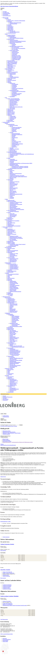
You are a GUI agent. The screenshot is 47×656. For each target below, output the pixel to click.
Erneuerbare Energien (14, 102)
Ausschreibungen (10, 376)
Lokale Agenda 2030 (16, 59)
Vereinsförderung (13, 261)
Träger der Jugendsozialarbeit (15, 208)
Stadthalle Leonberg (11, 242)
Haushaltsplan (12, 96)
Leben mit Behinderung (11, 210)
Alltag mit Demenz (13, 215)
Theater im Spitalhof (11, 243)
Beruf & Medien (13, 188)
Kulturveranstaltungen (11, 229)
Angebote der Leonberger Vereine (16, 202)
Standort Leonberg (10, 378)
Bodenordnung (10, 327)
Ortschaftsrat (14, 95)
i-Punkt (8, 277)
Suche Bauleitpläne (15, 320)
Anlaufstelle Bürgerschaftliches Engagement (18, 41)
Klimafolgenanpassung (14, 104)
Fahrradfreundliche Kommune (15, 365)
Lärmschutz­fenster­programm (15, 352)
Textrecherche (14, 89)
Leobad (8, 249)
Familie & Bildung (6, 122)
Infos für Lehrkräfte (13, 150)
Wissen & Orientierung (14, 183)
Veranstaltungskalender (11, 32)
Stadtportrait (9, 115)
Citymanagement (10, 392)
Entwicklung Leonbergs (11, 263)
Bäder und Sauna (10, 369)
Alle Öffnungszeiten (4, 619)
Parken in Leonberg (11, 278)
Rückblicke (14, 130)
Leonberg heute (12, 116)
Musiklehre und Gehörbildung (17, 143)
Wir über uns (12, 170)
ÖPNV (8, 371)
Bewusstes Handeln (13, 101)
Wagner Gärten (12, 341)
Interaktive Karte (15, 319)
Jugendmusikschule (10, 124)
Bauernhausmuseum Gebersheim (16, 237)
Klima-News (12, 105)
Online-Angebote (13, 190)
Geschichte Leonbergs (14, 264)
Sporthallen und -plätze (14, 253)
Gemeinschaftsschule (13, 160)
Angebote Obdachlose (11, 35)
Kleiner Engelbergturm (14, 287)
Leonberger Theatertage (14, 245)
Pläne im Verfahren (15, 317)
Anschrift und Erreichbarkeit (8, 445)
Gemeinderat (14, 85)
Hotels (8, 276)
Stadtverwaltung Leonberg (9, 596)
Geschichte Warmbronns (14, 268)
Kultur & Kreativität (13, 184)
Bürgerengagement (10, 39)
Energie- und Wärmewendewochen (16, 106)
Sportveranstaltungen (13, 255)
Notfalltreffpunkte (13, 37)
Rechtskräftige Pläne (15, 318)
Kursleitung (12, 198)
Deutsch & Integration (14, 187)
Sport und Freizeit (8, 247)
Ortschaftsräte (14, 86)
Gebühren (11, 157)
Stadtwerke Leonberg (9, 368)
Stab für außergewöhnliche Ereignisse (16, 38)
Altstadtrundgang (13, 281)
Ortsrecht (9, 81)
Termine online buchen (11, 78)
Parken (8, 372)
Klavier (13, 139)
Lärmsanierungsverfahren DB (15, 351)
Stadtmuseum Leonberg (14, 236)
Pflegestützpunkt (10, 218)
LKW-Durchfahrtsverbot (14, 353)
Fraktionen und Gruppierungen (17, 88)
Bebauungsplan (15, 325)
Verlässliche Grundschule (14, 165)
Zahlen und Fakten (10, 121)
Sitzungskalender (15, 84)
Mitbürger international (11, 65)
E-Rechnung (9, 377)
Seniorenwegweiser (13, 214)
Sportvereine (12, 256)
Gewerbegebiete (13, 387)
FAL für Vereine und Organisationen (18, 48)
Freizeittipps (9, 221)
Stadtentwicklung (10, 329)
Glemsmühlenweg (13, 286)
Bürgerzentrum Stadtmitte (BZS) (15, 42)
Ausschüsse (14, 87)
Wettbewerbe (14, 131)
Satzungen (11, 147)
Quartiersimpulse (10, 26)
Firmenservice (12, 193)
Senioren (9, 212)
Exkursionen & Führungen (14, 181)
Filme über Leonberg (11, 108)
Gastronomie (9, 275)
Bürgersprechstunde (11, 60)
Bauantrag (11, 306)
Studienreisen (12, 182)
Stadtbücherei (9, 169)
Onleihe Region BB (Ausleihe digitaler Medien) (18, 176)
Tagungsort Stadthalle (13, 382)
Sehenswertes (9, 280)
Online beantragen (6, 536)
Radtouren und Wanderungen (12, 250)
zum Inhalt (5, 11)
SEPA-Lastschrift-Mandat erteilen (6, 633)
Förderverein (14, 129)
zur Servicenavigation (7, 15)
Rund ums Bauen (8, 297)
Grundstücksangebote (11, 299)
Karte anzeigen (3, 550)
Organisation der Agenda (16, 57)
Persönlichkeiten (10, 272)
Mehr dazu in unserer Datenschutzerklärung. (9, 6)
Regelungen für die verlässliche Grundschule (20, 166)
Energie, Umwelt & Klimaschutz (13, 98)
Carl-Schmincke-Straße (14, 283)
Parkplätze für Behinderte (14, 211)
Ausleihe (11, 172)
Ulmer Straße (12, 339)
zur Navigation (5, 14)
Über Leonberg (10, 294)
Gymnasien (12, 162)
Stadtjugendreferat (13, 207)
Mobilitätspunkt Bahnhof (14, 363)
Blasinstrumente (15, 137)
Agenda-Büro (14, 54)
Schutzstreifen (12, 367)
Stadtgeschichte (8, 262)
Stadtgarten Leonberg (13, 338)
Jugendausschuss (13, 205)
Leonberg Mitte (12, 334)
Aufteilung (12, 305)
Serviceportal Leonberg (7, 441)
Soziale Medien (10, 27)
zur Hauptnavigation (6, 13)
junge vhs (11, 189)
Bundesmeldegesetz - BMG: (5, 521)
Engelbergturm (12, 284)
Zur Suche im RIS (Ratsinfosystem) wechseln (8, 426)
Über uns (11, 126)
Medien (11, 171)
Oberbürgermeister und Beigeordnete (18, 91)
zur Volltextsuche (6, 12)
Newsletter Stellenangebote (14, 31)
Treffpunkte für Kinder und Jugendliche (17, 209)
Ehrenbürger (9, 269)
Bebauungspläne (13, 308)
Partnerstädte (12, 119)
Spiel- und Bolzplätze (13, 206)
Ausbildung (9, 70)
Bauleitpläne (12, 315)
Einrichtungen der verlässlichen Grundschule (20, 167)
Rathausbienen (12, 107)
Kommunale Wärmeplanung (15, 99)
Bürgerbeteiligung (10, 328)
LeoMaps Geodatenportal (12, 63)
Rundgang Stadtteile (13, 282)
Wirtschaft (7, 375)
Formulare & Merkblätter (14, 77)
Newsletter (9, 24)
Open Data (14, 322)
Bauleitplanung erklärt (14, 323)
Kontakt (11, 196)
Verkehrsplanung (10, 356)
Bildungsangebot (13, 383)
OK (1, 9)
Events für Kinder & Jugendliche (13, 220)
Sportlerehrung (12, 254)
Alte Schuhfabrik (13, 330)
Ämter (11, 75)
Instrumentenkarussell (16, 133)
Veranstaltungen (12, 174)
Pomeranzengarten (13, 289)
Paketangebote (14, 146)
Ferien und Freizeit (8, 219)
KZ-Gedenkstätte (13, 239)
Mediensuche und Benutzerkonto (16, 173)
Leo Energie (9, 374)
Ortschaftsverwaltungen (11, 80)
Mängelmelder (10, 64)
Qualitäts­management (13, 155)
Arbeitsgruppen (15, 51)
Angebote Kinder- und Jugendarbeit (13, 225)
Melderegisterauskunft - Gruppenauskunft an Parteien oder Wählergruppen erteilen (18, 442)
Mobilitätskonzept (13, 361)
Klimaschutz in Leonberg (14, 100)
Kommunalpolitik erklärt (14, 90)
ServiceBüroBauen (10, 302)
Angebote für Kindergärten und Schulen (17, 175)
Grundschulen (12, 159)
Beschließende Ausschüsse (17, 93)
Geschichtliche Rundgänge (14, 285)
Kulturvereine (9, 233)
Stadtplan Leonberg (10, 114)
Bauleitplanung (10, 314)
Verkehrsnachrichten (13, 23)
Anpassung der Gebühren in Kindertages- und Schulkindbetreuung (22, 154)
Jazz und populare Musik (16, 141)
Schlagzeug (14, 140)
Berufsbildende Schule (14, 164)
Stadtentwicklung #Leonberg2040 (16, 345)
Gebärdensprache (6, 416)
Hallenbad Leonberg (11, 248)
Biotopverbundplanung (14, 331)
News (11, 386)
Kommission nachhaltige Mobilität (16, 360)
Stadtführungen (10, 293)
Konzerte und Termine (14, 125)
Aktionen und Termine (14, 40)
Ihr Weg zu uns (12, 149)
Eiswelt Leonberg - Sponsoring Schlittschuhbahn (16, 20)
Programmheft (12, 195)
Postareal (11, 335)
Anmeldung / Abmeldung (14, 148)
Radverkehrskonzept (13, 366)
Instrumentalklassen (15, 144)
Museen (8, 235)
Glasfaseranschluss (10, 298)
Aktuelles (6, 18)
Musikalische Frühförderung (17, 134)
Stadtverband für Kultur (14, 258)
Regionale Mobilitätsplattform (15, 362)
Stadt (6, 97)
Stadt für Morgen (10, 28)
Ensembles (14, 145)
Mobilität (11, 344)
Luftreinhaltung (12, 348)
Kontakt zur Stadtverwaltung (12, 71)
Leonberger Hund (13, 117)
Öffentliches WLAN (11, 111)
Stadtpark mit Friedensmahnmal (15, 291)
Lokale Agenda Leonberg (14, 50)
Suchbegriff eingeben (4, 424)
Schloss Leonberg (13, 290)
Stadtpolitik (9, 82)
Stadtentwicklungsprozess (14, 337)
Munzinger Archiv (13, 177)
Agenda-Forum (14, 53)
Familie (6, 199)
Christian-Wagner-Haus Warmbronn (16, 238)
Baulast (11, 307)
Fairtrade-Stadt (12, 43)
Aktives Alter (12, 213)
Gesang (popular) (15, 142)
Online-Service (3, 476)
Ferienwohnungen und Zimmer (13, 274)
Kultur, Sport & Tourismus (7, 226)
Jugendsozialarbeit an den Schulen (16, 168)
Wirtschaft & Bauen (6, 296)
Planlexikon (14, 321)
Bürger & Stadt (5, 17)
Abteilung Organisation (7, 544)
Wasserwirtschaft (10, 373)
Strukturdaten (12, 381)
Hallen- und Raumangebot (12, 62)
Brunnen (8, 370)
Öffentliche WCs (10, 110)
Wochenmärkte (10, 120)
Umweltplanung (10, 347)
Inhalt (1, 445)
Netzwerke (12, 391)
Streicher (13, 136)
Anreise (11, 295)
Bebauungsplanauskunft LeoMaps (16, 326)
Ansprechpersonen (10, 69)
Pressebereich (9, 25)
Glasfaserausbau (10, 109)
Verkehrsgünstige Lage (14, 380)
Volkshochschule (10, 179)
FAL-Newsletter (15, 49)
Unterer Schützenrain (13, 340)
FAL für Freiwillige (15, 47)
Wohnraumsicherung (11, 67)
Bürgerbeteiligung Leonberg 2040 (18, 346)
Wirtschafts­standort (13, 379)
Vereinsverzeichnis (13, 259)
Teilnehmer (14, 44)
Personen (11, 76)
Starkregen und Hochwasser (15, 354)
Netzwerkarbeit (12, 216)
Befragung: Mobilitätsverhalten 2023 (16, 358)
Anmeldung (12, 156)
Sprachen (11, 186)
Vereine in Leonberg (11, 257)
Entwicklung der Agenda (16, 56)
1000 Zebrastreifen (13, 359)
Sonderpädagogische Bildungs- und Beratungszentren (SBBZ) (21, 163)
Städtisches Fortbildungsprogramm (16, 194)
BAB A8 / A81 (12, 364)
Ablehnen (2, 8)
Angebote (11, 132)
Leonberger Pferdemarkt (11, 234)
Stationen (13, 45)
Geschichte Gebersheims (14, 266)
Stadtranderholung (10, 224)
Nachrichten (9, 21)
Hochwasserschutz (15, 355)
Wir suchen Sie (12, 30)
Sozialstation (9, 217)
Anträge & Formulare (13, 304)
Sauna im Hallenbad (11, 251)
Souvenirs (9, 292)
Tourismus (7, 273)
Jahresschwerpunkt (15, 52)
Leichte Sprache (6, 415)
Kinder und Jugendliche (11, 201)
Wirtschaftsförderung (11, 385)
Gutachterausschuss (10, 300)
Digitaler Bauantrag (13, 312)
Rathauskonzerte (10, 241)
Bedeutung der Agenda (16, 55)
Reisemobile (9, 279)
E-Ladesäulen (12, 357)
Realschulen (12, 161)
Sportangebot (9, 252)
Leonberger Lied (13, 118)
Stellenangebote (10, 29)
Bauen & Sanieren (13, 103)
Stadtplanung (7, 313)
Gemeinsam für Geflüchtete (12, 61)
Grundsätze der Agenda (16, 58)
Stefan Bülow (5, 569)
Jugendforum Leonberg (14, 203)
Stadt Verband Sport (13, 260)
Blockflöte (14, 135)
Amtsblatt (9, 19)
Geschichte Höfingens (14, 267)
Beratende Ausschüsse (16, 94)
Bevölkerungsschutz (11, 36)
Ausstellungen (9, 228)
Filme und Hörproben (16, 128)
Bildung (6, 123)
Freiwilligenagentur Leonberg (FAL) (16, 46)
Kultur (6, 227)
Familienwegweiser (10, 200)
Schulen (8, 158)
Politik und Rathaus (8, 68)
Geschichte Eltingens (13, 265)
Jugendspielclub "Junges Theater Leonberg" (18, 244)
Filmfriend (11, 178)
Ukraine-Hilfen (10, 66)
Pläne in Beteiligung (15, 316)
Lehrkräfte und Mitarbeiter (16, 127)
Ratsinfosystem (12, 83)
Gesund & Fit (12, 185)
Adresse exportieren (6, 576)
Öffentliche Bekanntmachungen (15, 22)
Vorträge (11, 180)
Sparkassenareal (12, 336)
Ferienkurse (9, 223)
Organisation (9, 79)
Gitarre (13, 138)
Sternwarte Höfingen (13, 240)
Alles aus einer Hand (13, 303)
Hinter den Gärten (13, 333)
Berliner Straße (12, 332)
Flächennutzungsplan (16, 324)
